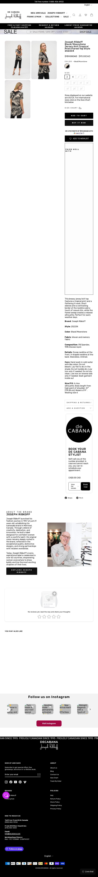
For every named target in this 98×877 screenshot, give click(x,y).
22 (81, 89)
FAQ (51, 795)
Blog (52, 771)
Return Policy (55, 799)
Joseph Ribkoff (56, 13)
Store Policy (55, 802)
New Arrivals (38, 13)
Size (67, 73)
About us (53, 768)
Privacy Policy (55, 809)
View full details (73, 486)
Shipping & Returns (78, 402)
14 (81, 83)
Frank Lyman (34, 17)
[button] (79, 132)
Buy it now (79, 123)
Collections (52, 17)
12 (74, 83)
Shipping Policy (56, 805)
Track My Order (55, 781)
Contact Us (54, 774)
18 (68, 89)
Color (76, 61)
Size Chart (54, 778)
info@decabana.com (12, 833)
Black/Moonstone (67, 66)
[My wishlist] (85, 15)
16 (87, 83)
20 (74, 89)
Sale (66, 17)
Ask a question (76, 408)
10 (68, 83)
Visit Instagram (49, 723)
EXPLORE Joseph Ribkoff (21, 571)
